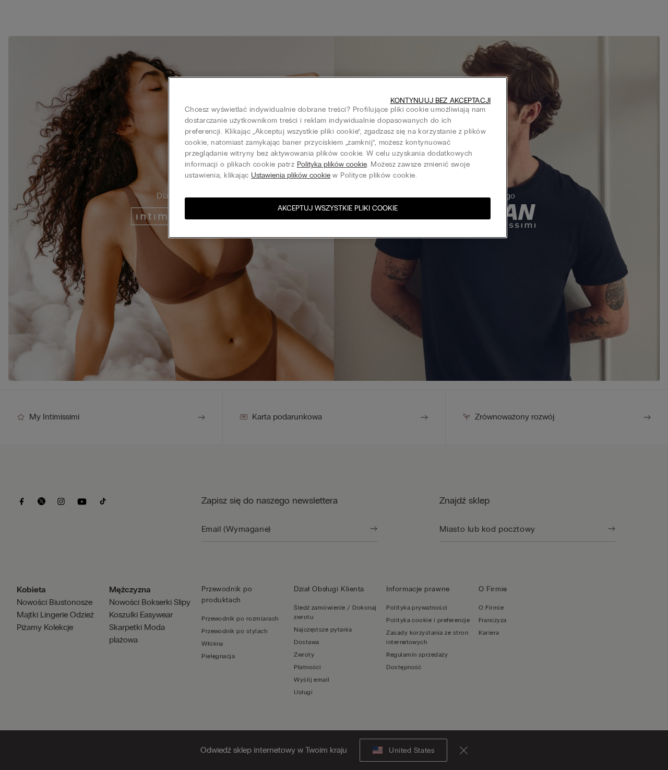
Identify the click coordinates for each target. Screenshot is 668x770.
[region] (337, 157)
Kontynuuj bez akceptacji (440, 100)
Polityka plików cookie (332, 164)
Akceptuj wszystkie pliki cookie (338, 208)
